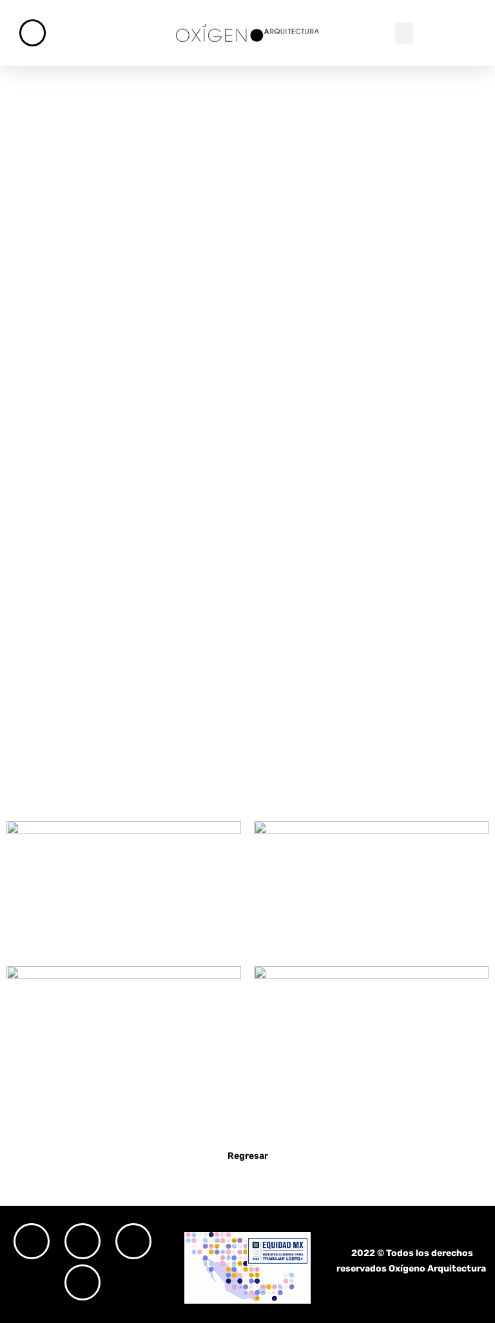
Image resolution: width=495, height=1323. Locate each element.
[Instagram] (32, 1241)
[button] (404, 33)
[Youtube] (82, 1282)
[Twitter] (133, 1241)
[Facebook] (82, 1241)
